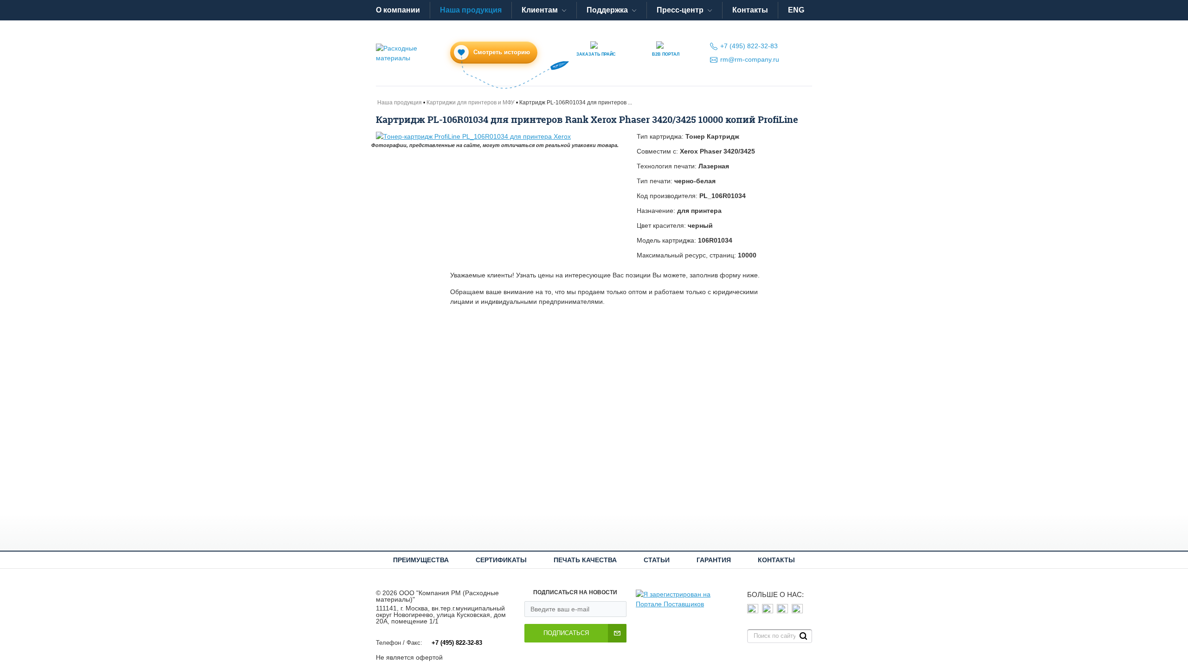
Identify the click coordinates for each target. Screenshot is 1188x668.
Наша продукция (471, 10)
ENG (796, 10)
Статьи (657, 560)
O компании (398, 10)
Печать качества (585, 560)
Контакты (750, 10)
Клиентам (540, 10)
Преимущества (421, 560)
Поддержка (607, 10)
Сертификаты (501, 560)
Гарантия (714, 560)
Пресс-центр (680, 10)
